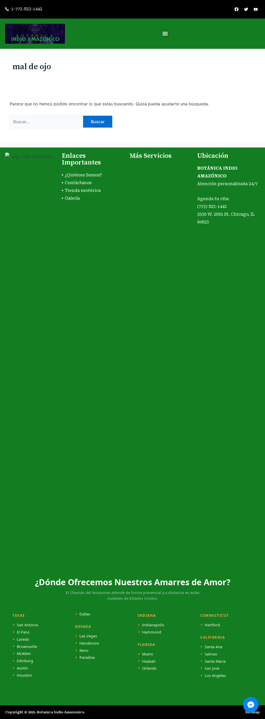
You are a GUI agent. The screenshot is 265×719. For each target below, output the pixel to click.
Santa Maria (215, 661)
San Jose (212, 668)
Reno (84, 650)
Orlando (149, 668)
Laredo (23, 639)
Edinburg (25, 660)
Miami (147, 654)
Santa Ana (213, 646)
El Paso (23, 632)
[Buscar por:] (46, 121)
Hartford (212, 624)
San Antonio (27, 624)
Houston (24, 675)
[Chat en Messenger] (251, 705)
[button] (165, 33)
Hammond (151, 632)
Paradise (87, 657)
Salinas (211, 654)
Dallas (84, 614)
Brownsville (27, 646)
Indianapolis (153, 624)
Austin (22, 668)
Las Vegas (88, 636)
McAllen (24, 653)
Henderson (89, 643)
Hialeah (149, 661)
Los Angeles (215, 675)
